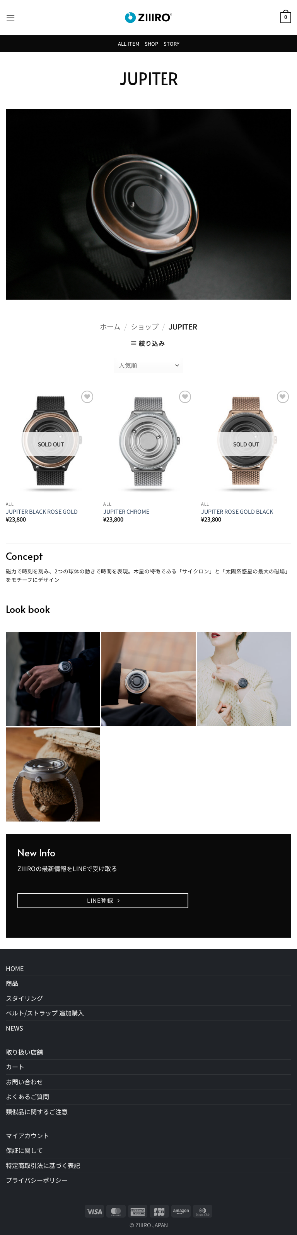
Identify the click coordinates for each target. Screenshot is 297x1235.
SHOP (151, 43)
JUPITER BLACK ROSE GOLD (42, 511)
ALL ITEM (128, 43)
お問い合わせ (24, 1081)
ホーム (110, 326)
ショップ (145, 326)
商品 (12, 983)
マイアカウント (27, 1135)
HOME (15, 968)
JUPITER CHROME (126, 511)
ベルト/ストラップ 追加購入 (45, 1012)
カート (15, 1066)
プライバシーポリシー (37, 1180)
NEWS (14, 1028)
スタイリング (24, 998)
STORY (171, 43)
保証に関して (24, 1150)
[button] (10, 17)
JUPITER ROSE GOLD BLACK (237, 511)
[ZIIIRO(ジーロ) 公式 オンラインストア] (149, 18)
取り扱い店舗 (24, 1052)
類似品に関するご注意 (37, 1111)
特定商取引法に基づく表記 (43, 1165)
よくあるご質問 (27, 1096)
